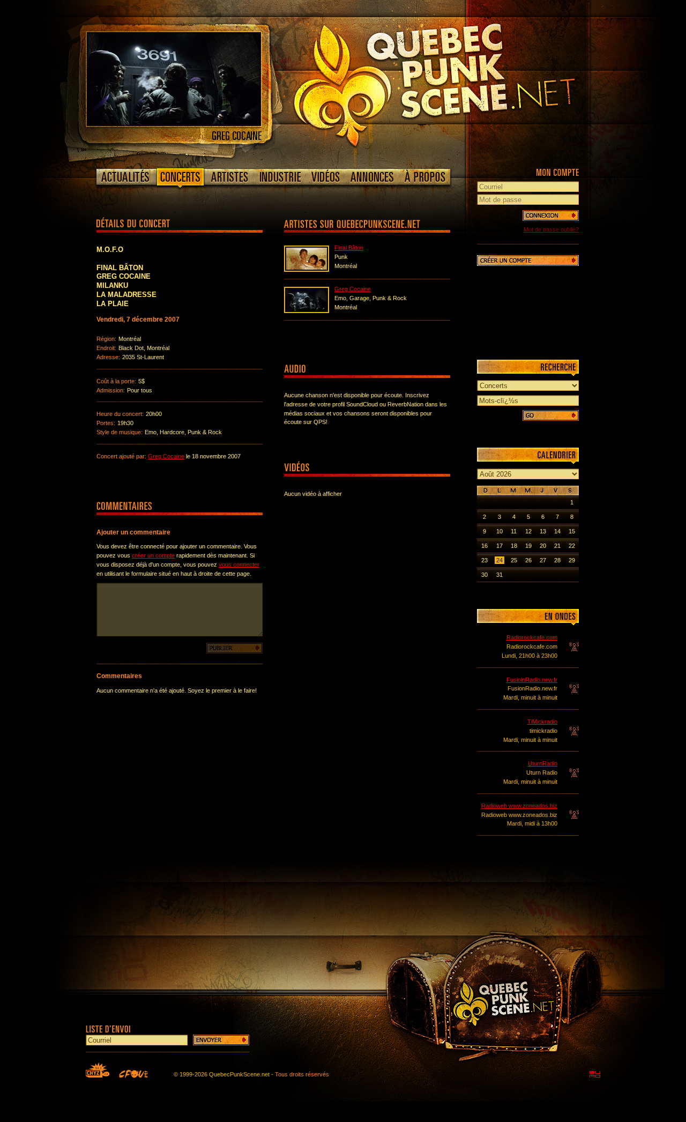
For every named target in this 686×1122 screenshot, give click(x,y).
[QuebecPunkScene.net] (456, 83)
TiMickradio (542, 721)
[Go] (551, 415)
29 (572, 560)
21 (557, 546)
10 (499, 531)
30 (484, 574)
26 (528, 560)
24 (499, 560)
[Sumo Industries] (595, 1074)
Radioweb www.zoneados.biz (519, 806)
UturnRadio (542, 763)
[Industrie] (280, 177)
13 (543, 531)
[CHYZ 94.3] (97, 1070)
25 (514, 560)
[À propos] (424, 177)
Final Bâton (348, 247)
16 (484, 546)
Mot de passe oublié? (551, 229)
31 (499, 574)
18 (514, 546)
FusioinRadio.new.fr (531, 680)
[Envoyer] (221, 1040)
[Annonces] (372, 177)
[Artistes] (229, 177)
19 (528, 546)
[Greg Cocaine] (174, 124)
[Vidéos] (326, 177)
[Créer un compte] (528, 260)
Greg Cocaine (166, 456)
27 (543, 560)
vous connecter (239, 564)
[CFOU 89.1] (133, 1073)
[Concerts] (180, 179)
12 (528, 531)
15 (572, 531)
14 (557, 531)
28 (557, 560)
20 (543, 546)
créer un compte (153, 555)
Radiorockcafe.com (531, 637)
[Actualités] (125, 177)
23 (484, 560)
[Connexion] (551, 215)
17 (499, 546)
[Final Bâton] (306, 269)
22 (572, 546)
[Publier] (234, 648)
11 (514, 531)
